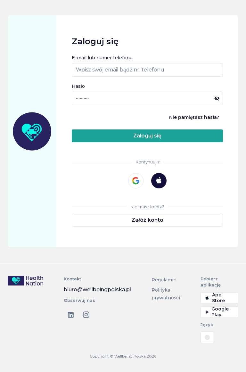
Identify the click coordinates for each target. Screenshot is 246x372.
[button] (217, 98)
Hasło (78, 86)
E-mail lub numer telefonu (102, 58)
